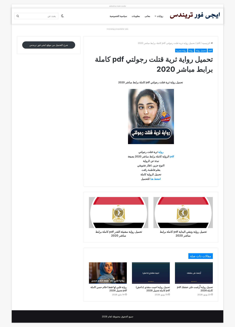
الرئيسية (206, 43)
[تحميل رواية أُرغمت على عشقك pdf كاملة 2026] (194, 273)
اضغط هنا (155, 178)
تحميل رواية (201, 50)
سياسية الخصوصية (118, 16)
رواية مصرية (181, 50)
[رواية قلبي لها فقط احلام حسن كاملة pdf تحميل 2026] (108, 273)
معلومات (136, 16)
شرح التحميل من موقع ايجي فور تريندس (48, 45)
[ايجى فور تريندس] (195, 16)
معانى (147, 16)
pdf (198, 43)
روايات (160, 16)
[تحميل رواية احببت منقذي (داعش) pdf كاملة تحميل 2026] (151, 273)
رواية (191, 50)
